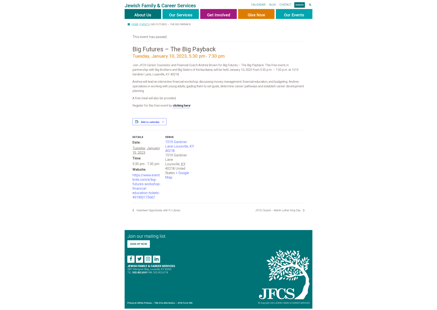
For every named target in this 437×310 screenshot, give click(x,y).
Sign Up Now (138, 244)
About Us (142, 15)
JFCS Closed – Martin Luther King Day (278, 210)
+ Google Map (177, 175)
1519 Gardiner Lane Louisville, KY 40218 (179, 146)
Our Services (180, 15)
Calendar (258, 5)
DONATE (299, 4)
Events (145, 24)
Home (135, 24)
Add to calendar (150, 122)
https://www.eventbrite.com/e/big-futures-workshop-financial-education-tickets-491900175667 (146, 186)
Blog (272, 5)
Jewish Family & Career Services (160, 5)
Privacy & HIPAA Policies (139, 303)
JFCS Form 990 (184, 303)
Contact (285, 5)
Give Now (256, 15)
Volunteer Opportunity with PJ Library (158, 210)
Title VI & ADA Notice (164, 303)
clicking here (181, 105)
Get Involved (218, 15)
